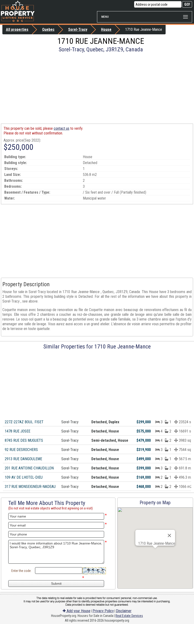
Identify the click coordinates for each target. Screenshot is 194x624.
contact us (61, 128)
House (106, 29)
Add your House (78, 611)
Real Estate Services (129, 616)
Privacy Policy (103, 611)
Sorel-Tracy (77, 29)
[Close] (169, 535)
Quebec (48, 29)
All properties (17, 29)
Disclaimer (124, 611)
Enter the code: (21, 571)
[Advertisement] (97, 88)
